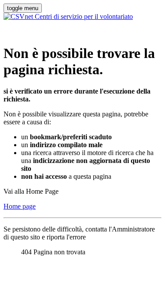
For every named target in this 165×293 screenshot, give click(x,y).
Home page (20, 206)
